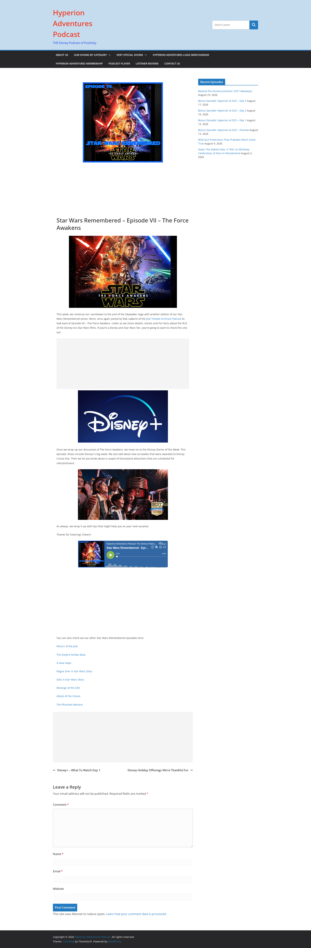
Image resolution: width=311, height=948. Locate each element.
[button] (109, 54)
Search (253, 25)
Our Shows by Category (90, 55)
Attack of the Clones (68, 696)
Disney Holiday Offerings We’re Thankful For (158, 770)
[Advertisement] (123, 189)
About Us (62, 55)
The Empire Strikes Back (71, 654)
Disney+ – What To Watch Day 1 (78, 770)
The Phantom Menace (70, 704)
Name (58, 854)
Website (58, 889)
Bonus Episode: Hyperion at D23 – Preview (223, 130)
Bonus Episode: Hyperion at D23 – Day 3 (222, 100)
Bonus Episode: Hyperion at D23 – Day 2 (222, 110)
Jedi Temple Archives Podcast (163, 318)
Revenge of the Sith (68, 688)
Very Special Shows (129, 55)
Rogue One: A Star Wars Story (74, 671)
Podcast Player (119, 63)
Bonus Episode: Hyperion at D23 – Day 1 (222, 120)
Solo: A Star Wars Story (70, 679)
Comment (61, 805)
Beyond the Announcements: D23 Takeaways (225, 91)
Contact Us (172, 63)
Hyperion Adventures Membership (79, 63)
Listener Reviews (147, 63)
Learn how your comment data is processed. (136, 914)
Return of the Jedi (67, 646)
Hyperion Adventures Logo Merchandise (181, 55)
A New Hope (64, 663)
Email (58, 871)
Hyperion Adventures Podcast (72, 23)
